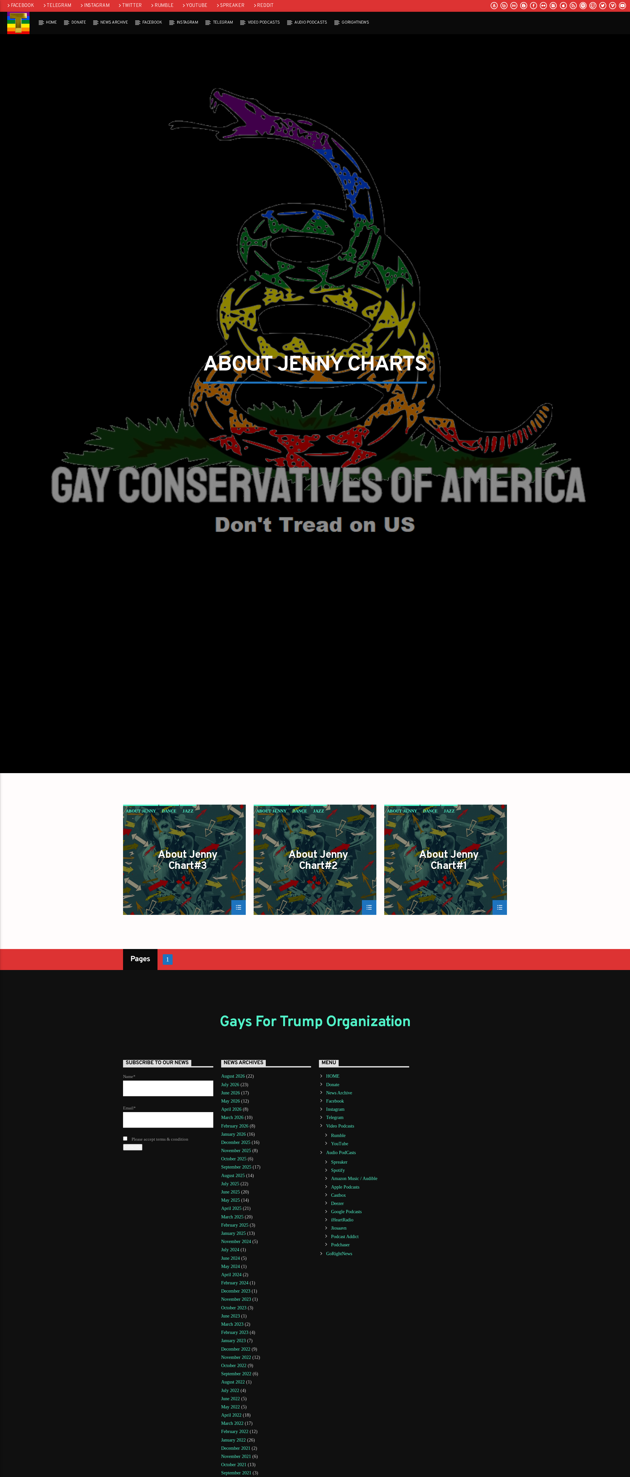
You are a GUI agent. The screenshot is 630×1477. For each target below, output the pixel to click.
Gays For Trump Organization (315, 1086)
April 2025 (231, 1272)
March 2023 (232, 1388)
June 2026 (230, 1157)
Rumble (164, 6)
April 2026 (231, 1173)
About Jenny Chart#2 (318, 924)
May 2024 (230, 1330)
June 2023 (230, 1380)
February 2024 (234, 1347)
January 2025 (233, 1297)
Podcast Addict (345, 1300)
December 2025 (235, 1206)
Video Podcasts (264, 22)
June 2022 (230, 1463)
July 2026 (230, 1149)
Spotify (338, 1234)
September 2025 (236, 1231)
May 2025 (230, 1264)
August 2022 (233, 1446)
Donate (79, 22)
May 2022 (230, 1471)
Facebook (22, 6)
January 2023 (233, 1405)
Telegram (59, 6)
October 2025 (233, 1223)
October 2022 (233, 1429)
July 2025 (230, 1248)
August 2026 (233, 1140)
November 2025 (236, 1215)
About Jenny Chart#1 (448, 924)
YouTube (196, 6)
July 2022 (230, 1454)
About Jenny (141, 875)
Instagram (96, 6)
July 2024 (230, 1314)
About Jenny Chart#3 (187, 924)
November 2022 (236, 1421)
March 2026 (232, 1181)
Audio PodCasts (310, 22)
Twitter (132, 6)
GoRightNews (355, 22)
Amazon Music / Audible (354, 1242)
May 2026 (230, 1165)
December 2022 (235, 1413)
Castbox (338, 1259)
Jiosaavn (338, 1292)
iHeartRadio (342, 1284)
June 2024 (230, 1322)
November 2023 (236, 1363)
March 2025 (232, 1281)
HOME (51, 22)
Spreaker (232, 6)
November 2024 (236, 1305)
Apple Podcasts (345, 1251)
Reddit (265, 6)
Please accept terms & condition (159, 1203)
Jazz (188, 875)
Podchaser (340, 1309)
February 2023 (234, 1396)
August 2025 (233, 1239)
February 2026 (234, 1190)
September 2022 (236, 1438)
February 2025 (234, 1289)
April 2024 (231, 1339)
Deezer (337, 1267)
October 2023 (233, 1372)
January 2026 (233, 1198)
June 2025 (230, 1256)
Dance (169, 875)
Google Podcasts (346, 1276)
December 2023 (235, 1355)
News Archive (114, 22)
